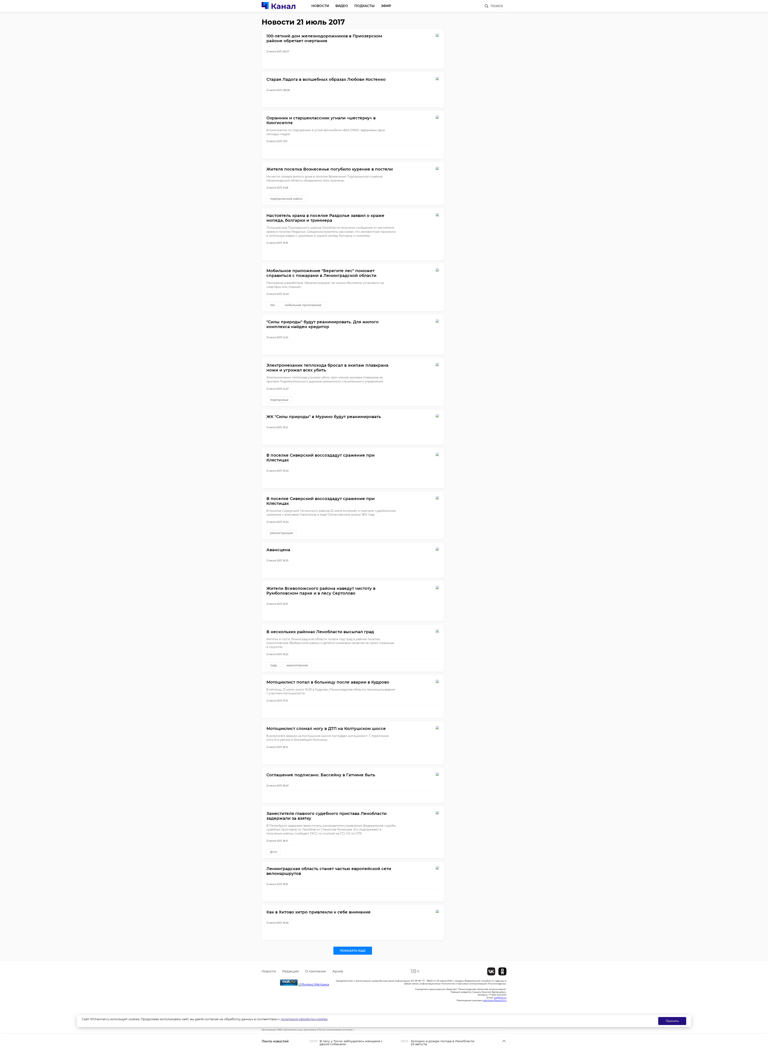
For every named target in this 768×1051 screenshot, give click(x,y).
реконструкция (281, 533)
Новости (320, 6)
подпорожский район (286, 199)
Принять (672, 1021)
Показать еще (353, 950)
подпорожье (279, 400)
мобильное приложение (303, 305)
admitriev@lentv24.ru (494, 1000)
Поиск (497, 6)
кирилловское (297, 665)
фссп (273, 852)
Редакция (290, 971)
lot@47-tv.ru (500, 997)
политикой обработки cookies (304, 1019)
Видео (341, 6)
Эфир (386, 6)
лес (272, 305)
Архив (337, 971)
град (273, 665)
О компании (315, 971)
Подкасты (364, 6)
